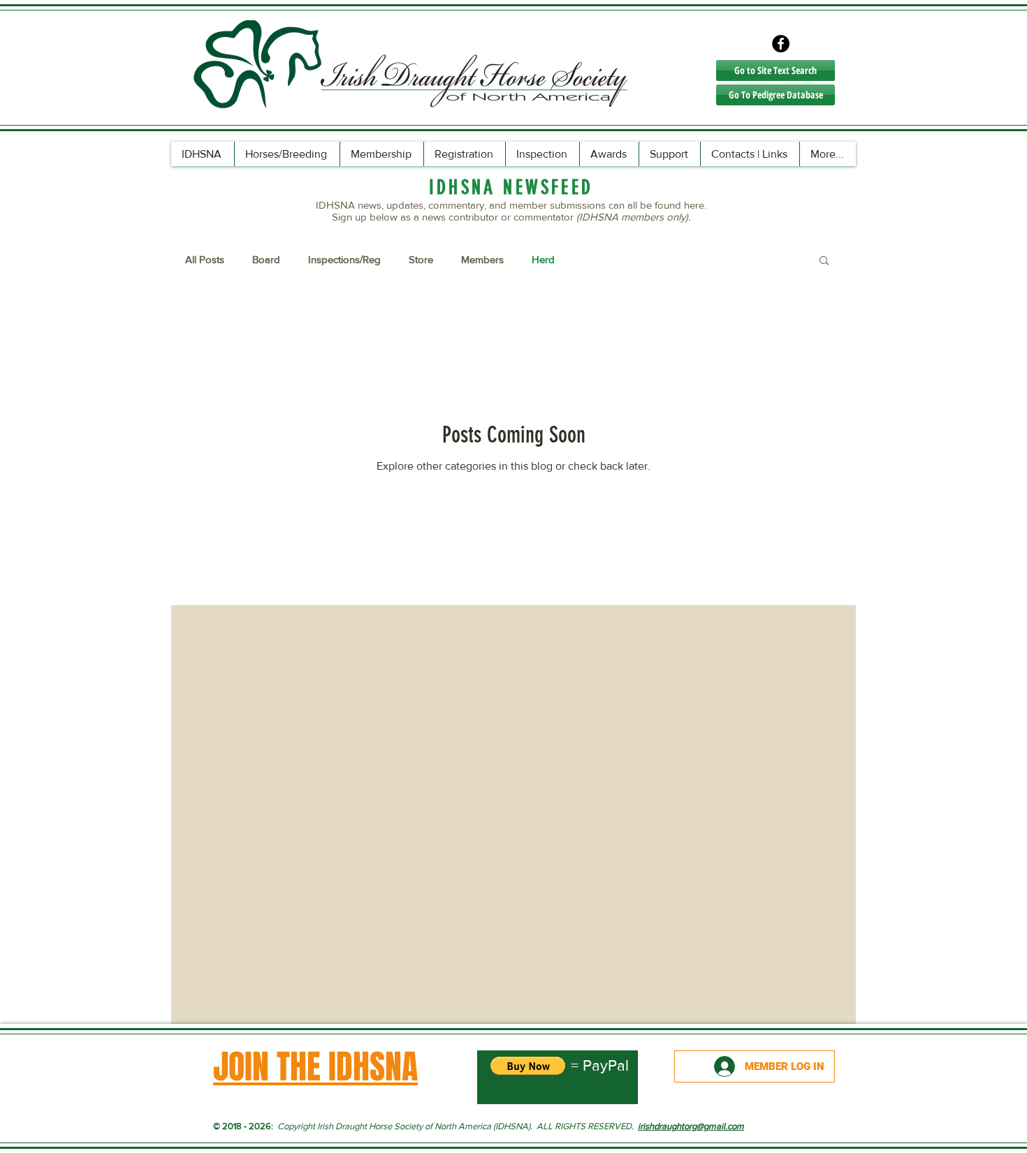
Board (266, 259)
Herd (543, 259)
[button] (824, 261)
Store (421, 259)
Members (482, 259)
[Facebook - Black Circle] (780, 43)
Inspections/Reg (344, 259)
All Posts (204, 259)
